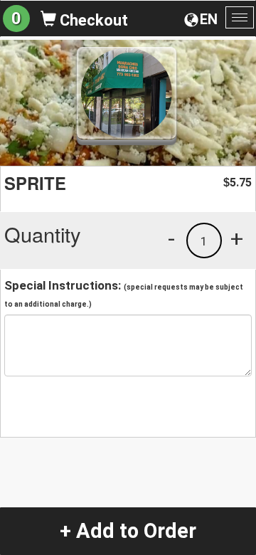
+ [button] (236, 238)
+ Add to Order (128, 531)
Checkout (92, 20)
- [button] (171, 238)
